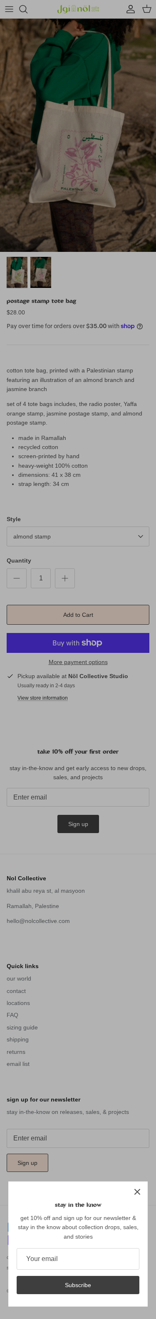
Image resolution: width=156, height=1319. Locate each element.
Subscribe (78, 1285)
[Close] (137, 1192)
